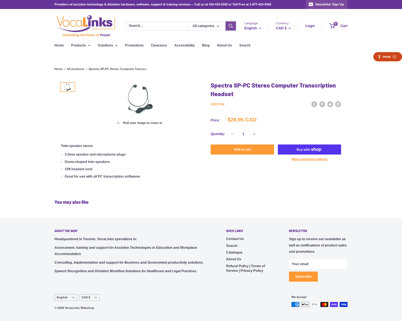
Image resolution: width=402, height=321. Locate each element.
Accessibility (184, 45)
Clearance (159, 45)
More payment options (309, 159)
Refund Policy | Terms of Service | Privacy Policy (245, 268)
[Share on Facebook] (314, 104)
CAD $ (85, 297)
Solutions (105, 45)
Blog (206, 45)
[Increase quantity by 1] (254, 134)
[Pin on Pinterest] (322, 104)
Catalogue (234, 252)
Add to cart (242, 149)
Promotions (134, 45)
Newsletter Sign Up (330, 4)
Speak (387, 57)
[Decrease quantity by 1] (232, 134)
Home (59, 45)
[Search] (230, 26)
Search (245, 45)
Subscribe (303, 276)
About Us (224, 45)
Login (310, 26)
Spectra (217, 104)
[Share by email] (338, 104)
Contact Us (235, 239)
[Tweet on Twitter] (330, 104)
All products (75, 69)
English (62, 297)
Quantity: (218, 134)
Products (78, 45)
